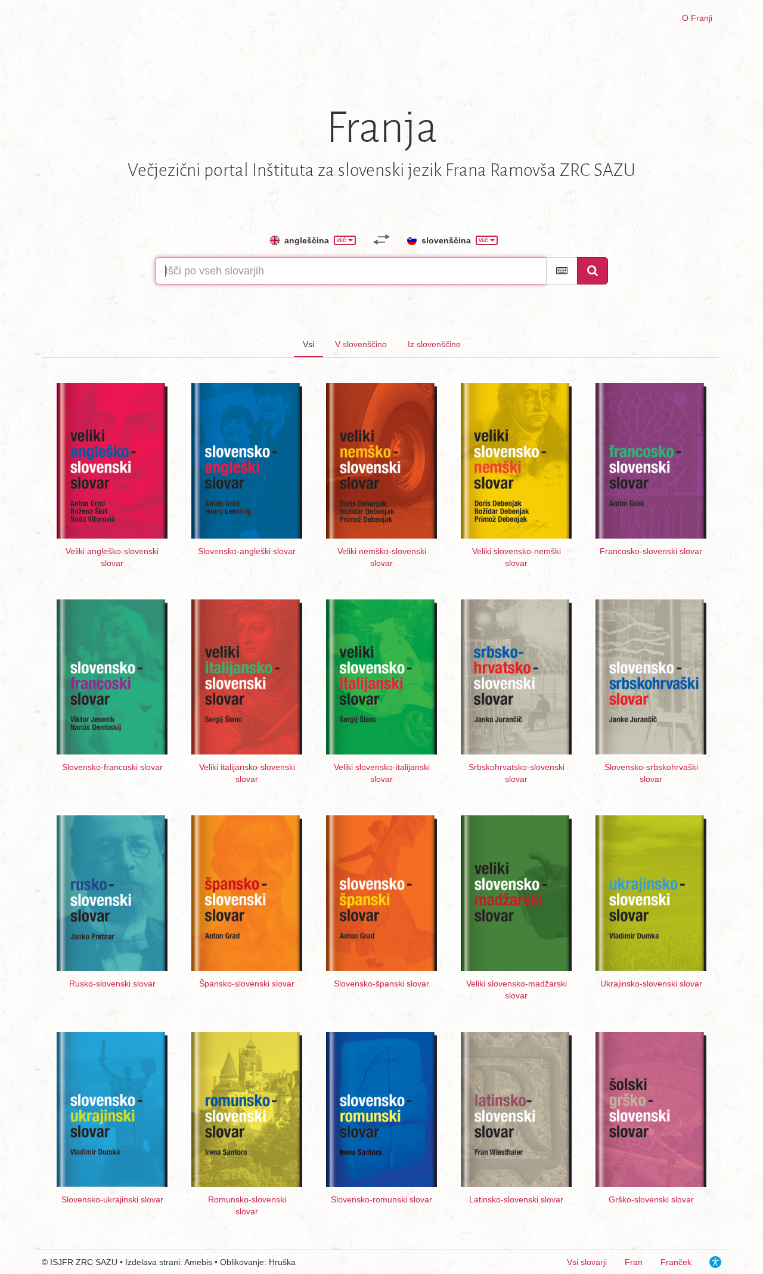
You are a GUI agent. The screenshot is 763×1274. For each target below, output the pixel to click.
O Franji (697, 18)
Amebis (198, 1262)
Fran (634, 1262)
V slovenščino (361, 344)
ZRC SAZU (96, 1262)
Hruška (282, 1262)
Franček (675, 1262)
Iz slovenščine (434, 344)
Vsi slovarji (587, 1262)
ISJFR (61, 1262)
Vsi (308, 344)
